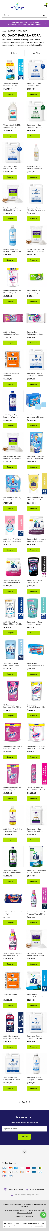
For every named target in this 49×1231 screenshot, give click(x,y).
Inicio (4, 31)
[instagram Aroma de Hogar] (24, 1151)
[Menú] (4, 6)
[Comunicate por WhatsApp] (43, 1215)
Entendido (39, 1226)
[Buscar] (44, 14)
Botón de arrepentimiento (24, 1213)
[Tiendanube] (24, 1217)
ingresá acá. (40, 1210)
